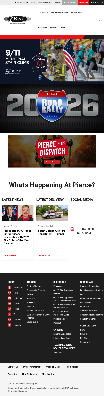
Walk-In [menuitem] (72, 29)
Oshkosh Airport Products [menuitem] (91, 315)
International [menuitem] (18, 29)
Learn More (10, 255)
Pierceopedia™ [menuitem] (60, 319)
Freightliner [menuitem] (17, 27)
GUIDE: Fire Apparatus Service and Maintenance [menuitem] (64, 299)
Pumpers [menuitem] (31, 298)
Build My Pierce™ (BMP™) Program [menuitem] (38, 316)
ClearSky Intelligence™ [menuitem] (33, 23)
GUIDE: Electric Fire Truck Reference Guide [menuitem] (71, 33)
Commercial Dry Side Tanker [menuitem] (90, 27)
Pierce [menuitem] (62, 27)
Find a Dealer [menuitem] (22, 2)
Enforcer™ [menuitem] (3, 27)
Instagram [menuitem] (17, 298)
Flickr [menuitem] (15, 293)
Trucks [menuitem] (31, 282)
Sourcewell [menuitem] (85, 342)
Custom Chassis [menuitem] (34, 286)
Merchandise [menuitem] (48, 374)
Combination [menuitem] (74, 23)
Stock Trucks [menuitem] (97, 2)
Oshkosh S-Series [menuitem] (88, 319)
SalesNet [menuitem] (57, 352)
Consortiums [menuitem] (88, 325)
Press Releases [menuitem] (44, 2)
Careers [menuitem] (57, 2)
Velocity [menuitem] (3, 33)
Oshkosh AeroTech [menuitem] (88, 311)
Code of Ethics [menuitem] (53, 367)
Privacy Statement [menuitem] (32, 367)
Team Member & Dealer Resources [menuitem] (64, 346)
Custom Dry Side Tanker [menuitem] (89, 29)
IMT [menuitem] (82, 294)
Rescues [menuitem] (31, 302)
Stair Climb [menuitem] (17, 25)
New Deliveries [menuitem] (70, 2)
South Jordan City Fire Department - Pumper (51, 232)
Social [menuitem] (12, 282)
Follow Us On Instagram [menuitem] (85, 231)
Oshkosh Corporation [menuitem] (89, 286)
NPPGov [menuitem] (84, 338)
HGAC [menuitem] (82, 330)
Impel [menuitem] (2, 29)
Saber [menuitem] (2, 31)
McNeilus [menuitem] (84, 306)
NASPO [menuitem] (83, 334)
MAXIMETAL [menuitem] (85, 302)
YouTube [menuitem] (17, 319)
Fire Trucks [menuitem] (43, 12)
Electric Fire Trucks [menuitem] (59, 12)
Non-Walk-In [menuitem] (74, 27)
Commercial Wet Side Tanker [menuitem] (90, 25)
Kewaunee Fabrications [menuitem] (90, 298)
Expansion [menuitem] (83, 2)
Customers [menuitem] (42, 27)
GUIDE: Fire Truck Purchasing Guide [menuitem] (61, 313)
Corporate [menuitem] (86, 282)
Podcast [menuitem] (57, 323)
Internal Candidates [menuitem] (62, 338)
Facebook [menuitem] (17, 287)
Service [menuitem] (53, 27)
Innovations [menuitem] (76, 12)
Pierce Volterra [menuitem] (5, 25)
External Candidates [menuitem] (62, 334)
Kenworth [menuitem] (17, 31)
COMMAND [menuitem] (73, 25)
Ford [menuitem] (15, 25)
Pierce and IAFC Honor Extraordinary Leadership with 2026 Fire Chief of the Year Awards (17, 237)
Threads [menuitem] (17, 325)
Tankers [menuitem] (30, 306)
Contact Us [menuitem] (13, 367)
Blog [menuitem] (33, 2)
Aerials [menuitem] (30, 294)
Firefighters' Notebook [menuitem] (65, 27)
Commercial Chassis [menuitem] (36, 290)
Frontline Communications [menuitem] (91, 290)
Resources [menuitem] (59, 282)
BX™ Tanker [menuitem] (84, 23)
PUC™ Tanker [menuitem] (85, 31)
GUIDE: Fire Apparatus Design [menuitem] (63, 292)
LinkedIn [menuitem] (17, 303)
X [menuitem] (14, 314)
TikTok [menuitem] (16, 309)
